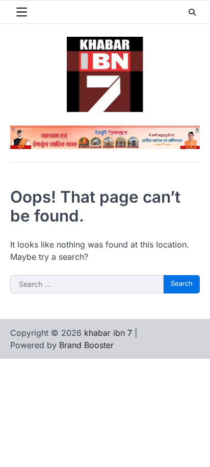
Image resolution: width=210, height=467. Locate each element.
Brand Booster (86, 345)
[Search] (192, 12)
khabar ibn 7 (108, 333)
